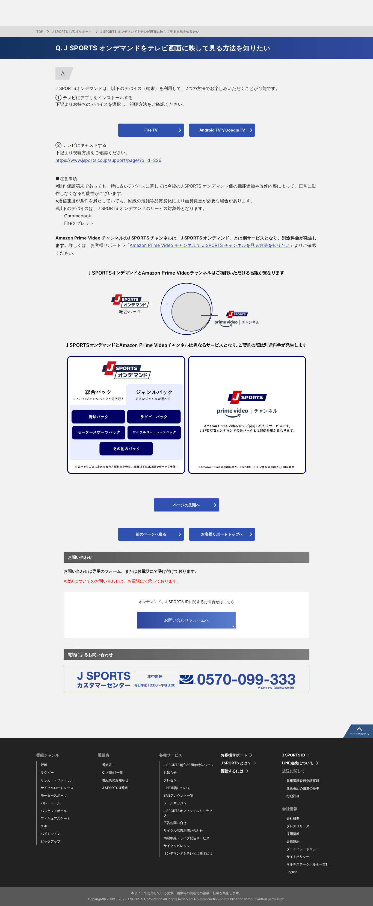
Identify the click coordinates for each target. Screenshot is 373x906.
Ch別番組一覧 (112, 772)
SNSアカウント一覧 (178, 795)
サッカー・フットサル (57, 780)
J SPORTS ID (293, 755)
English (291, 872)
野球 (44, 765)
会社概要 (293, 818)
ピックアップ (50, 841)
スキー (46, 826)
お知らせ (170, 772)
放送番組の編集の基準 (302, 788)
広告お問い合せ (175, 823)
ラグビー (47, 772)
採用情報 (293, 834)
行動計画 (293, 796)
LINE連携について (177, 788)
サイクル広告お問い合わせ (183, 830)
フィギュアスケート (55, 818)
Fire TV (151, 130)
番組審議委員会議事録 (302, 781)
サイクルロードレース (57, 788)
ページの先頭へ (186, 504)
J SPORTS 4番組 (115, 788)
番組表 (107, 765)
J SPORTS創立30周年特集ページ (189, 765)
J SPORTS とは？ (236, 763)
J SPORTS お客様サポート (72, 32)
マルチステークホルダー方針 (307, 864)
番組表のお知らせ (115, 780)
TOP (39, 32)
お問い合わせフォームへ (186, 620)
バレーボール (50, 803)
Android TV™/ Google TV (222, 130)
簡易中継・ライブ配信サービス (186, 838)
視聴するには (232, 771)
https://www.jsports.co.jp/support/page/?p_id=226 (108, 160)
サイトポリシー (297, 857)
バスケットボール (54, 811)
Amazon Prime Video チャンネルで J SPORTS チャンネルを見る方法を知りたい (210, 245)
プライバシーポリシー (302, 849)
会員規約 (293, 841)
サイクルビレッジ (177, 846)
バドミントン (50, 834)
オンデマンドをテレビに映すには (188, 853)
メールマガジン (175, 803)
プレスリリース (297, 826)
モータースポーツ (54, 795)
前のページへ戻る (151, 534)
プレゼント (172, 780)
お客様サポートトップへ (222, 534)
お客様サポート (234, 755)
